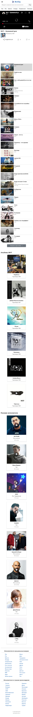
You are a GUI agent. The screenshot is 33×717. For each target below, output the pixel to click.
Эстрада (15, 8)
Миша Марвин (16, 465)
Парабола (16, 274)
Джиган (16, 581)
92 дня (16, 326)
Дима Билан (16, 610)
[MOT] (3, 35)
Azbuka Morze (16, 378)
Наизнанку (16, 352)
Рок (5, 8)
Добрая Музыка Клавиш (16, 300)
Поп (2, 8)
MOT (13, 33)
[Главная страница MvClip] (16, 2)
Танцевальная (22, 8)
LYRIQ (16, 638)
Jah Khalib (16, 436)
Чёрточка (16, 404)
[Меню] (2, 2)
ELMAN (16, 523)
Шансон (10, 8)
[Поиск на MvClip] (30, 5)
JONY (16, 494)
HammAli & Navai (16, 552)
